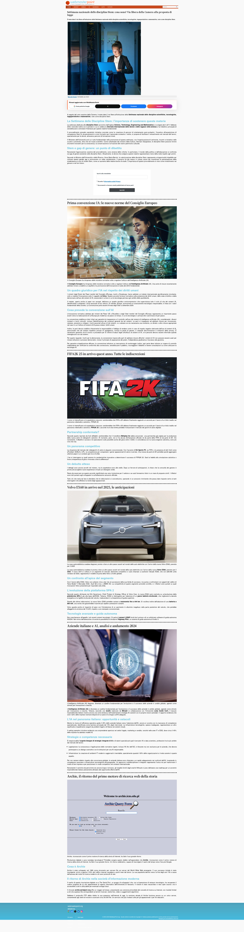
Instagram (160, 106)
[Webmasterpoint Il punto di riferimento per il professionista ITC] (80, 4)
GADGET (76, 7)
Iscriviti (122, 190)
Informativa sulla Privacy (112, 181)
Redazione (70, 920)
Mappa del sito (81, 924)
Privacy (79, 920)
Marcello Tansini (72, 97)
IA (89, 7)
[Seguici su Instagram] (82, 911)
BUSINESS (96, 7)
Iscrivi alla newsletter (104, 173)
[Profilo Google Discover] (69, 911)
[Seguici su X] (75, 911)
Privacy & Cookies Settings (85, 927)
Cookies (69, 927)
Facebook (134, 106)
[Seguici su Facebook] (72, 911)
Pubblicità (70, 924)
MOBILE (83, 7)
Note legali (80, 917)
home (69, 7)
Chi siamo (70, 917)
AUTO (103, 7)
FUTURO (110, 7)
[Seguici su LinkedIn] (78, 911)
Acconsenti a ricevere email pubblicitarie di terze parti (116, 185)
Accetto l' (109, 181)
